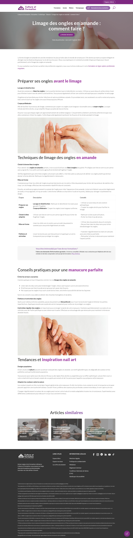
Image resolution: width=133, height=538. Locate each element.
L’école (65, 8)
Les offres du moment (59, 464)
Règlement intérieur (75, 468)
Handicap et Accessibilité (76, 476)
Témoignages (80, 8)
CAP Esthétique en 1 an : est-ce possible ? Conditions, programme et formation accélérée (96, 430)
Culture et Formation (24, 14)
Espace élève (109, 2)
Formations (57, 8)
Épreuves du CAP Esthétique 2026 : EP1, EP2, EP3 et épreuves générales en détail (29, 430)
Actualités (34, 14)
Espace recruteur (58, 461)
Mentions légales (74, 458)
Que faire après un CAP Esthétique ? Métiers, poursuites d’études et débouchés (61, 430)
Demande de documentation (99, 8)
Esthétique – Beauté (45, 14)
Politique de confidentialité (77, 461)
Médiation (72, 464)
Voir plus (77, 532)
